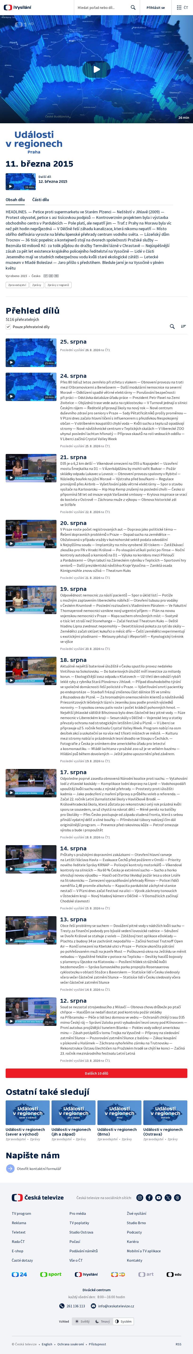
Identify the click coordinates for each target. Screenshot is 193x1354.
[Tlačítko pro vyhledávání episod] (172, 326)
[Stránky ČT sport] (50, 1275)
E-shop (17, 1251)
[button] (96, 69)
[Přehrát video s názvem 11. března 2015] (96, 69)
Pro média (77, 1213)
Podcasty (134, 1232)
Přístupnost (97, 1344)
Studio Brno (136, 1222)
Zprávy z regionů (58, 285)
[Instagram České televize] (140, 1197)
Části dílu (40, 199)
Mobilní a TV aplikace (144, 1251)
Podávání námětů (83, 1251)
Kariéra (133, 1241)
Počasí (74, 1241)
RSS (178, 1344)
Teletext (19, 1232)
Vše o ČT (76, 1260)
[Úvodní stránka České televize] (38, 1197)
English (47, 1344)
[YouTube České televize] (158, 1197)
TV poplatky (79, 1222)
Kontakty (134, 1260)
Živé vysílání (136, 1213)
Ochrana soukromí (70, 1344)
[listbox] (103, 1321)
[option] (82, 1321)
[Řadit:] (183, 326)
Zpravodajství (17, 285)
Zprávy (36, 285)
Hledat (133, 7)
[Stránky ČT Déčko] (118, 1275)
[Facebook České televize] (149, 1197)
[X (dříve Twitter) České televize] (168, 1197)
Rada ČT (18, 1241)
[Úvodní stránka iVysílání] (22, 7)
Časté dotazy (22, 1260)
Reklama (19, 1222)
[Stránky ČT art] (145, 1275)
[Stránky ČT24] (19, 1275)
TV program (21, 1213)
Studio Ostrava (81, 1232)
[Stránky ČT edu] (174, 1275)
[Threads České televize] (177, 1197)
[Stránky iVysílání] (86, 1275)
